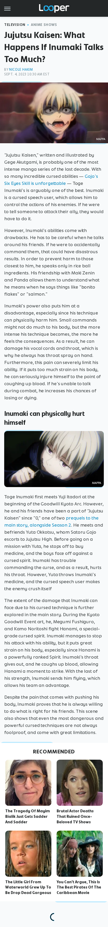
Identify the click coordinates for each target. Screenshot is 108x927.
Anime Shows (44, 24)
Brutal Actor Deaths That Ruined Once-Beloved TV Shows (75, 816)
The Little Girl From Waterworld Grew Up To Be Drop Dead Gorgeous (28, 887)
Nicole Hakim (21, 69)
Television (14, 24)
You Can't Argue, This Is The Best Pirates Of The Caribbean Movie (79, 887)
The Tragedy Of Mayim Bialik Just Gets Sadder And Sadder (27, 816)
